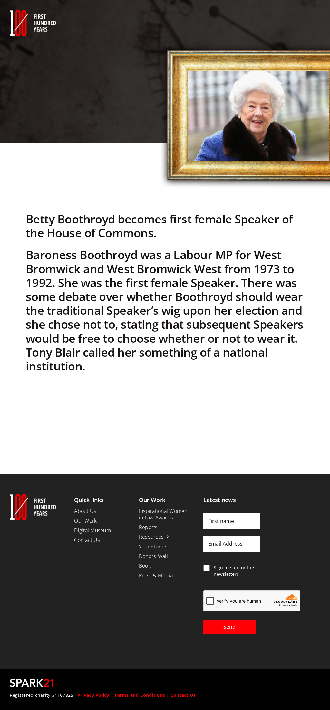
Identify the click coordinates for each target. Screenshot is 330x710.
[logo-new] (33, 12)
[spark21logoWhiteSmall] (31, 681)
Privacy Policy (93, 695)
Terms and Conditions (139, 695)
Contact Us (183, 695)
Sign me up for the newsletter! (234, 571)
